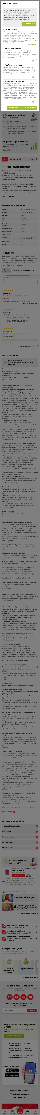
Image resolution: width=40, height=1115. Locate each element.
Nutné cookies (11, 29)
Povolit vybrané (15, 108)
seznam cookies (24, 19)
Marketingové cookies (14, 81)
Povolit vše (30, 23)
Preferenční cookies (13, 65)
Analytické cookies (13, 48)
